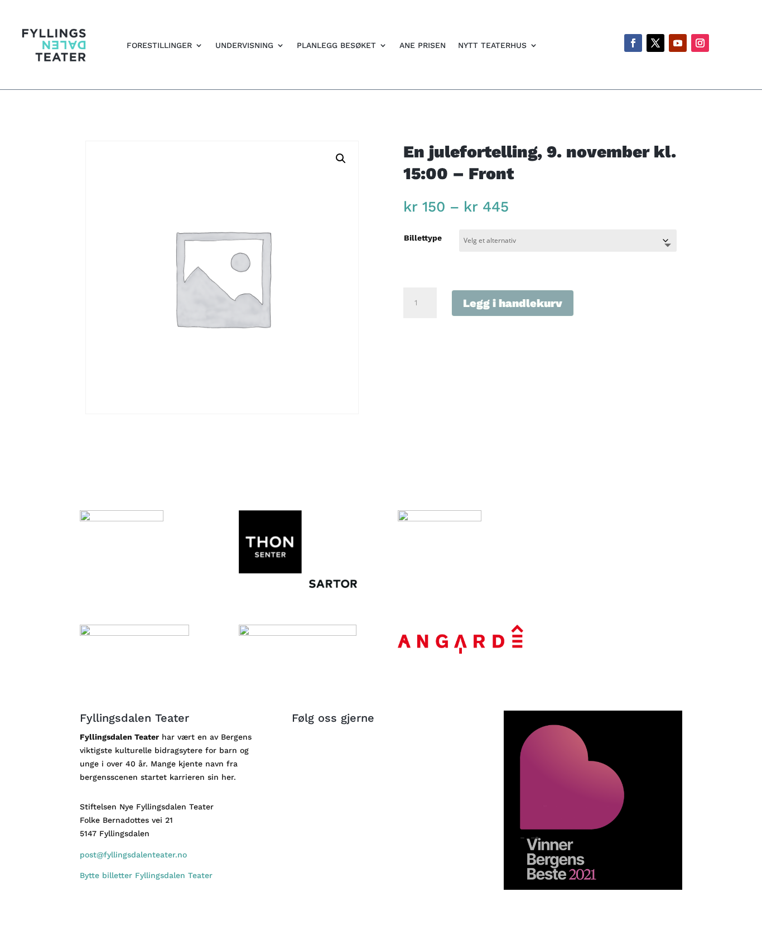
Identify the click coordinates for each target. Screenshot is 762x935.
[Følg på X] (655, 43)
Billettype (423, 237)
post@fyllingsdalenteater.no (133, 854)
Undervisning (244, 45)
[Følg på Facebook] (633, 43)
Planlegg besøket (336, 45)
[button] (341, 158)
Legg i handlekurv (512, 303)
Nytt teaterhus (492, 45)
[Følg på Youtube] (678, 43)
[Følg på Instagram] (700, 43)
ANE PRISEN (422, 45)
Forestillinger (159, 45)
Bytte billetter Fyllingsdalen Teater (147, 875)
